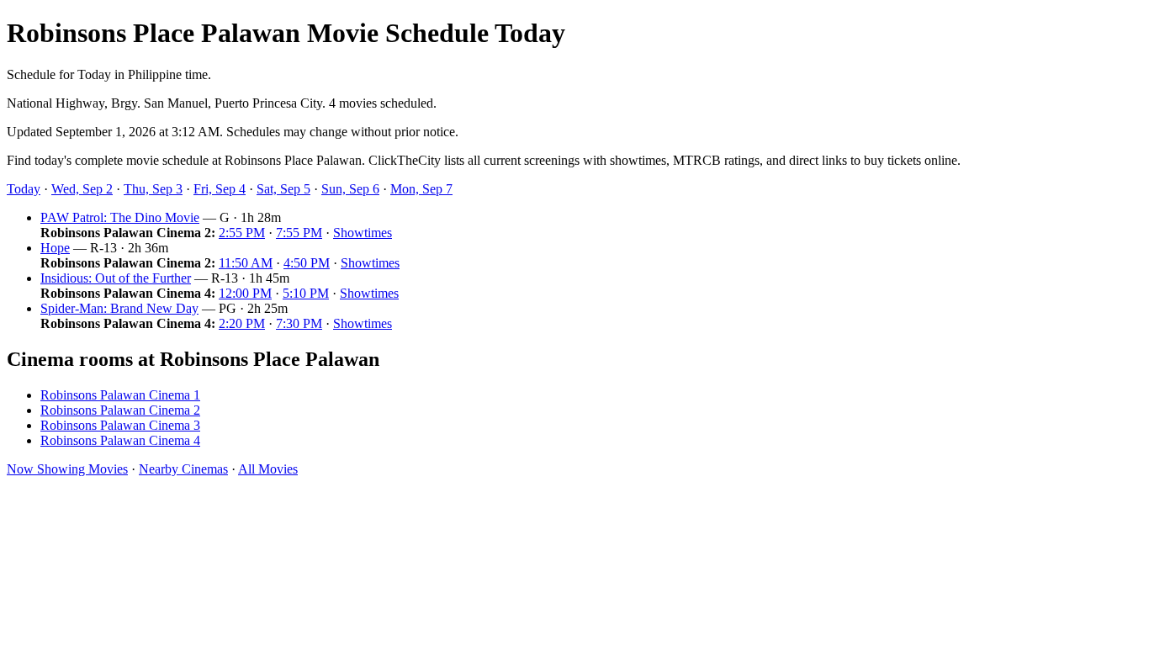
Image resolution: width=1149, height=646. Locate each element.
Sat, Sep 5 (283, 189)
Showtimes (362, 232)
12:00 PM (245, 293)
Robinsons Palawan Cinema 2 (120, 410)
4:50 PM (306, 263)
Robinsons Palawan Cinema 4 (120, 440)
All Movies (268, 469)
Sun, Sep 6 (350, 189)
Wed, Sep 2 (82, 189)
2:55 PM (242, 232)
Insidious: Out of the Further (115, 278)
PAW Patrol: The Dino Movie (119, 217)
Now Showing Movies (67, 469)
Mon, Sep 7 (421, 189)
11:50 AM (246, 263)
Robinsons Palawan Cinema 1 (120, 395)
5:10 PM (306, 293)
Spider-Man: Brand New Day (119, 308)
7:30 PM (299, 323)
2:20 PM (242, 323)
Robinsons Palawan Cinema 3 (120, 425)
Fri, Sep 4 (219, 189)
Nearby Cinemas (183, 469)
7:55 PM (299, 232)
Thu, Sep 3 (153, 189)
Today (23, 189)
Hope (55, 248)
